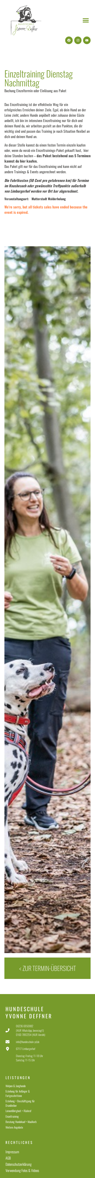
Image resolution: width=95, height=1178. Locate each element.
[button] (86, 21)
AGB (8, 1158)
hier (23, 161)
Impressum (12, 1151)
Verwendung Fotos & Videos (22, 1170)
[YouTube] (87, 40)
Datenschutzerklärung (19, 1164)
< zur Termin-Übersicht (47, 968)
